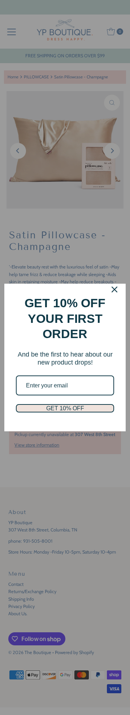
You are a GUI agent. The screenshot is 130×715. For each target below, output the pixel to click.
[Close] (114, 289)
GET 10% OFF (65, 408)
